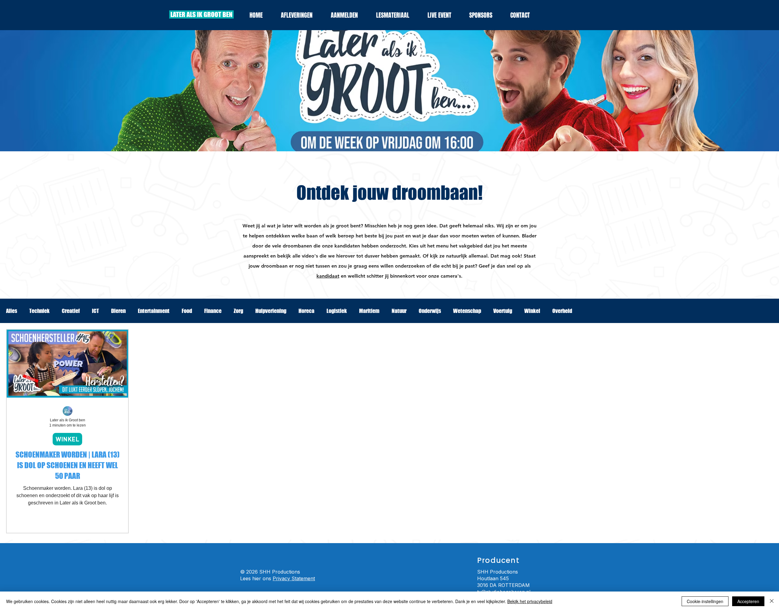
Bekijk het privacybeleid (529, 601)
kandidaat (327, 276)
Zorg (238, 310)
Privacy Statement (294, 578)
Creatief (71, 310)
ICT (95, 310)
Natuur (399, 310)
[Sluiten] (771, 601)
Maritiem (369, 310)
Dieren (118, 310)
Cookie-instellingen (705, 601)
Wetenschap (467, 310)
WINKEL (67, 439)
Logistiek (337, 310)
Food (187, 310)
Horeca (306, 310)
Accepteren (748, 601)
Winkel (532, 310)
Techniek (39, 310)
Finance (213, 310)
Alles (11, 310)
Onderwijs (430, 310)
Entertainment (153, 310)
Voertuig (502, 310)
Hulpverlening (270, 310)
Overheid (562, 310)
